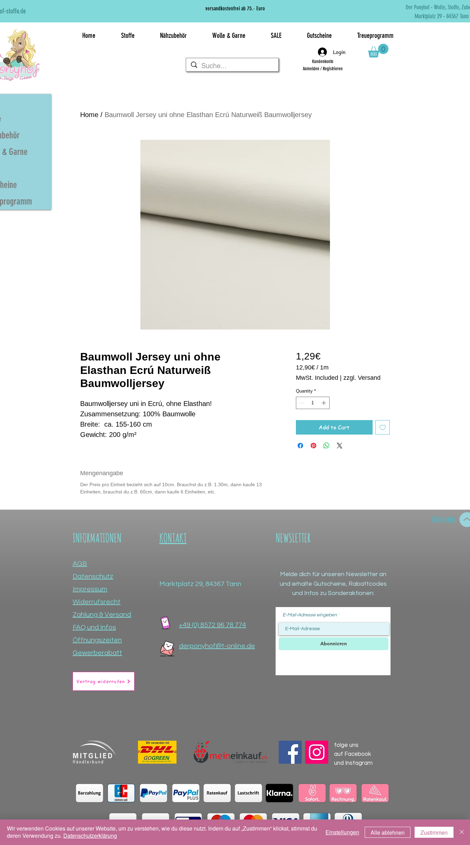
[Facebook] (290, 752)
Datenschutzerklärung (90, 835)
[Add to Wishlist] (382, 427)
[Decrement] (301, 403)
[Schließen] (462, 832)
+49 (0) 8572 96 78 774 (212, 625)
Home (89, 114)
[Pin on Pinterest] (313, 445)
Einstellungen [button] (342, 832)
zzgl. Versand (362, 377)
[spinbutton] (312, 403)
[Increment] (324, 403)
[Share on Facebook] (300, 445)
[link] (378, 51)
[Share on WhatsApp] (326, 445)
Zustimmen (434, 832)
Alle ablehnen (388, 832)
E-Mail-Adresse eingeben (309, 615)
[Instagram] (316, 752)
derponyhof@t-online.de (217, 646)
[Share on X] (339, 445)
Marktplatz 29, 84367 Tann (200, 584)
